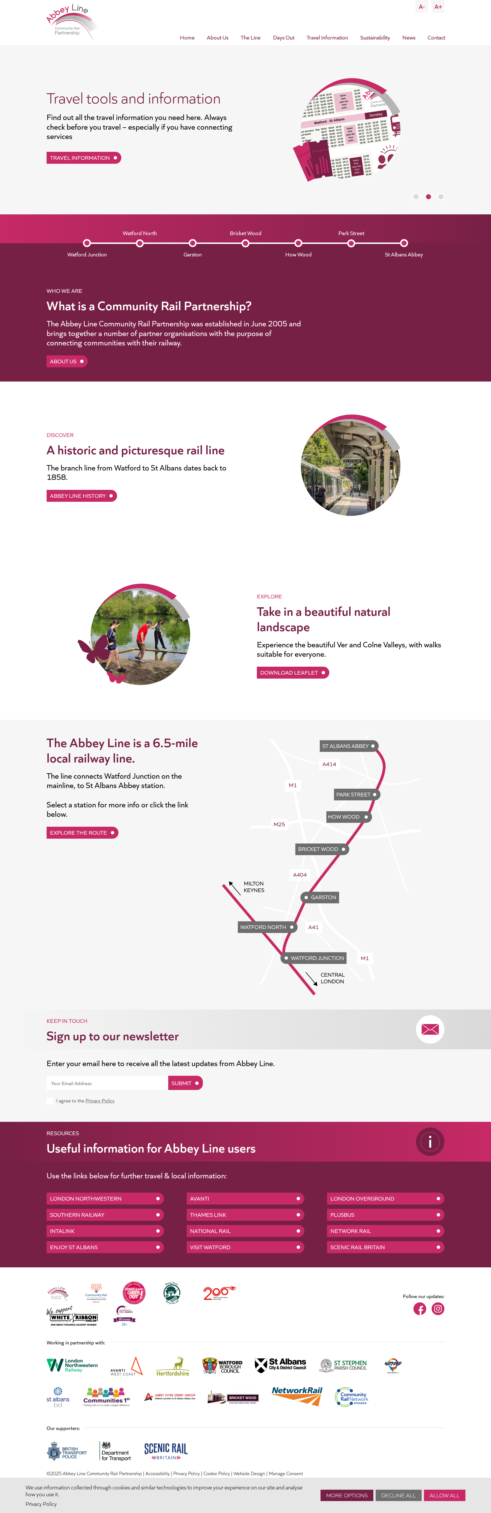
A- (422, 6)
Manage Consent (286, 1473)
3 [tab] (441, 196)
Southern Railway (77, 1214)
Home (187, 37)
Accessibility (157, 1473)
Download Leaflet (289, 672)
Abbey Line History (78, 495)
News (408, 37)
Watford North (140, 233)
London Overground (362, 1198)
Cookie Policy (216, 1473)
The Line (251, 37)
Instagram (438, 1308)
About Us (217, 37)
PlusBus (342, 1214)
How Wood (298, 254)
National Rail (210, 1230)
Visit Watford (210, 1247)
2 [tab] (428, 196)
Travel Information (327, 37)
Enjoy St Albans (74, 1247)
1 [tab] (416, 196)
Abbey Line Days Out (79, 157)
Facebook (419, 1308)
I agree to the (85, 1100)
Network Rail (350, 1230)
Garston (193, 254)
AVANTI (199, 1198)
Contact (436, 37)
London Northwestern (86, 1198)
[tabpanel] (245, 129)
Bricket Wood (245, 233)
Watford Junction (87, 254)
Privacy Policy (100, 1100)
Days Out (283, 37)
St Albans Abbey (404, 254)
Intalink (62, 1230)
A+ (438, 6)
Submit (182, 1083)
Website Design (249, 1473)
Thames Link (208, 1214)
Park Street (351, 233)
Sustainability (375, 37)
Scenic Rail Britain (357, 1247)
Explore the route (78, 832)
